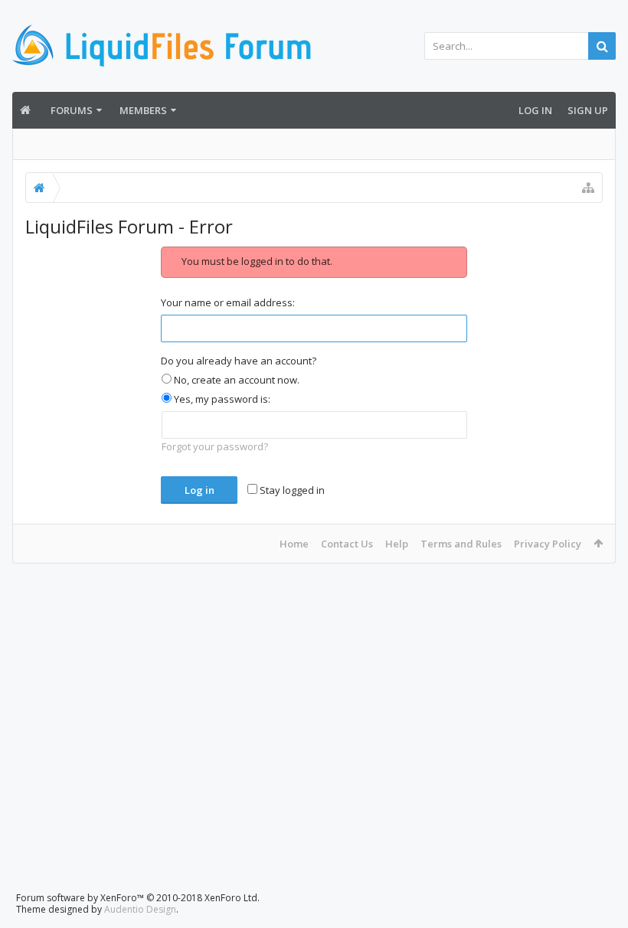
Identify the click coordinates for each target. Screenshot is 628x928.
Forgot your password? (215, 446)
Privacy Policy (547, 544)
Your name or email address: (228, 302)
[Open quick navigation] (588, 187)
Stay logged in (291, 490)
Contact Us (347, 544)
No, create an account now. (235, 380)
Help (396, 544)
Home (294, 544)
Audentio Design (140, 909)
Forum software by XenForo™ (138, 897)
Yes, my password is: (221, 399)
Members (143, 110)
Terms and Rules (461, 544)
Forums (72, 110)
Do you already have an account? (238, 361)
